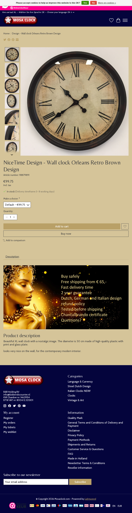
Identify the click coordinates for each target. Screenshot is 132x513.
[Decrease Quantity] (6, 217)
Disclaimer (74, 430)
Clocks (71, 395)
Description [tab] (12, 256)
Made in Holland (77, 458)
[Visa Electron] (54, 505)
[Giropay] (102, 505)
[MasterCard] (37, 505)
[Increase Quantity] (14, 217)
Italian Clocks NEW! (79, 391)
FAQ (70, 453)
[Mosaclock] (21, 20)
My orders (9, 422)
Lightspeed (90, 498)
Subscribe (80, 482)
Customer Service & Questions (86, 449)
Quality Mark (75, 418)
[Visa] (43, 505)
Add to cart (62, 226)
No (93, 3)
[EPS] (108, 505)
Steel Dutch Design (79, 386)
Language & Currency (80, 381)
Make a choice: (11, 198)
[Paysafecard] (97, 505)
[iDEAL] (32, 505)
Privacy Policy (76, 435)
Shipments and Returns (81, 444)
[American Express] (70, 505)
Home (6, 33)
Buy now (66, 233)
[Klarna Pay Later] (86, 505)
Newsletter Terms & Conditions (86, 463)
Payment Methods (79, 439)
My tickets (9, 427)
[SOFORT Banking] (92, 505)
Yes (85, 3)
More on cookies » (107, 3)
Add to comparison (15, 240)
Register (8, 418)
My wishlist (9, 432)
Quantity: (8, 211)
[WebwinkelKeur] (17, 508)
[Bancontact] (48, 505)
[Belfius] (65, 505)
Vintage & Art (76, 400)
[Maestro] (59, 505)
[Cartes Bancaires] (81, 505)
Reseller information (80, 467)
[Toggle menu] (125, 20)
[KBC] (76, 505)
